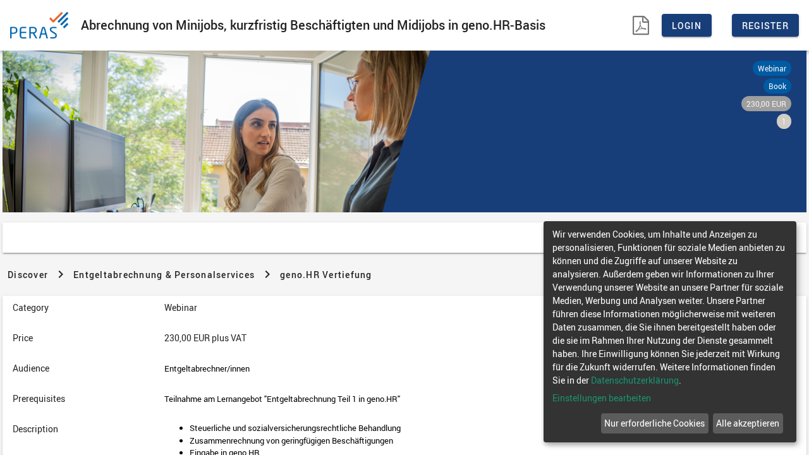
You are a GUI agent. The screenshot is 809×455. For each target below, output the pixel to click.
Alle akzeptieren (747, 423)
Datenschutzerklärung (635, 380)
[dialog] (670, 331)
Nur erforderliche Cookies (654, 423)
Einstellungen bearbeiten (601, 398)
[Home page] (41, 25)
